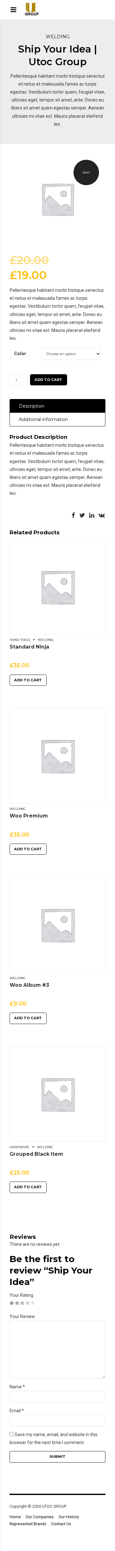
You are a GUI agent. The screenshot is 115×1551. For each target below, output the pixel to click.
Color (20, 353)
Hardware (19, 1147)
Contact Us (61, 1523)
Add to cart (48, 379)
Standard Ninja (29, 647)
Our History (68, 1516)
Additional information (43, 419)
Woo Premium (29, 816)
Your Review (22, 1316)
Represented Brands (28, 1523)
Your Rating (21, 1295)
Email (17, 1410)
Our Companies (40, 1516)
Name (17, 1386)
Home (15, 1516)
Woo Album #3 (29, 985)
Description (31, 406)
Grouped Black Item (36, 1154)
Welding (58, 36)
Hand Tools (20, 640)
